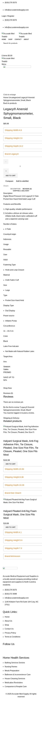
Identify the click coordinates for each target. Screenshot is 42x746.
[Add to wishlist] (18, 436)
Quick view (12, 436)
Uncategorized (15, 97)
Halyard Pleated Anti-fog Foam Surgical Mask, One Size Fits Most (20, 514)
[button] (10, 464)
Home (6, 97)
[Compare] (6, 436)
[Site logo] (10, 35)
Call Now (21, 52)
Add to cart (10, 175)
